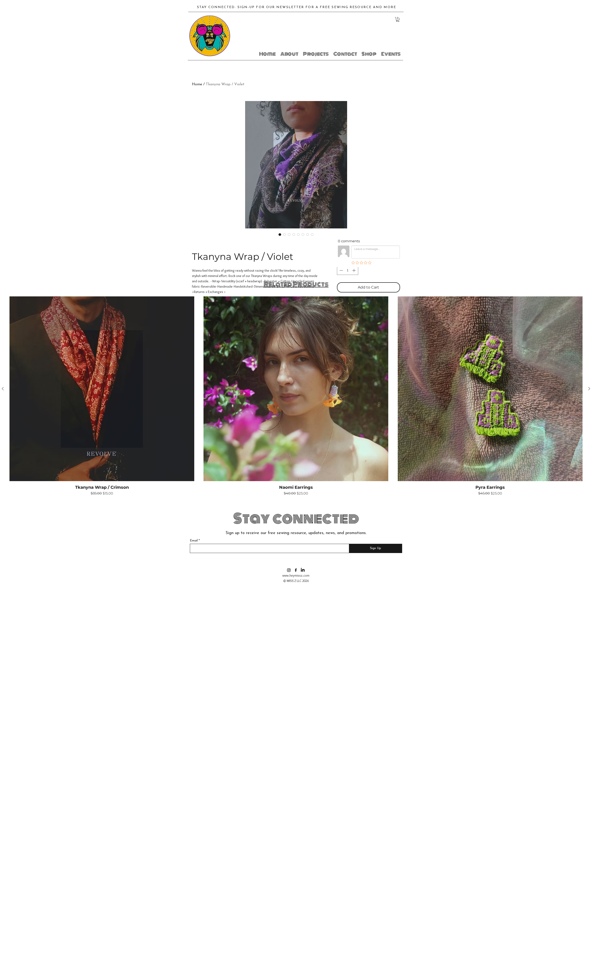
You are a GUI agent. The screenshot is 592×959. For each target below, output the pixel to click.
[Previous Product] (3, 388)
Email (194, 540)
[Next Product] (589, 388)
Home (197, 84)
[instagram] (289, 570)
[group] (296, 396)
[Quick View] (101, 388)
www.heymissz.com (295, 575)
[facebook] (295, 570)
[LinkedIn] (302, 570)
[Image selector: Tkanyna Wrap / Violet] (280, 234)
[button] (398, 19)
